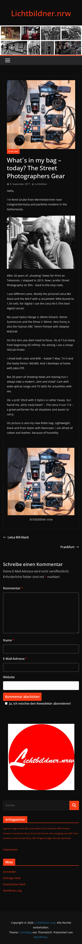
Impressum (10, 849)
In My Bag (13, 151)
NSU (34, 838)
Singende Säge (44, 838)
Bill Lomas (30, 828)
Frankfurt (67, 547)
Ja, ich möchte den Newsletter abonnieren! (40, 703)
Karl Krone (43, 833)
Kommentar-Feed (14, 884)
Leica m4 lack (19, 838)
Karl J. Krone (30, 833)
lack (51, 833)
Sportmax (66, 838)
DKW (59, 828)
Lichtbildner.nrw (41, 13)
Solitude (56, 838)
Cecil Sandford (49, 828)
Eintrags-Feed (12, 878)
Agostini (7, 828)
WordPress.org (12, 890)
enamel (66, 828)
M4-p (28, 838)
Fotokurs (7, 833)
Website (9, 677)
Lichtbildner (41, 184)
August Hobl (18, 828)
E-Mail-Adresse (15, 659)
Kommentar (13, 588)
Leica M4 (68, 833)
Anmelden (9, 872)
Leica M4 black (18, 537)
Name (8, 640)
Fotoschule (18, 833)
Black (38, 828)
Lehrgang (58, 833)
